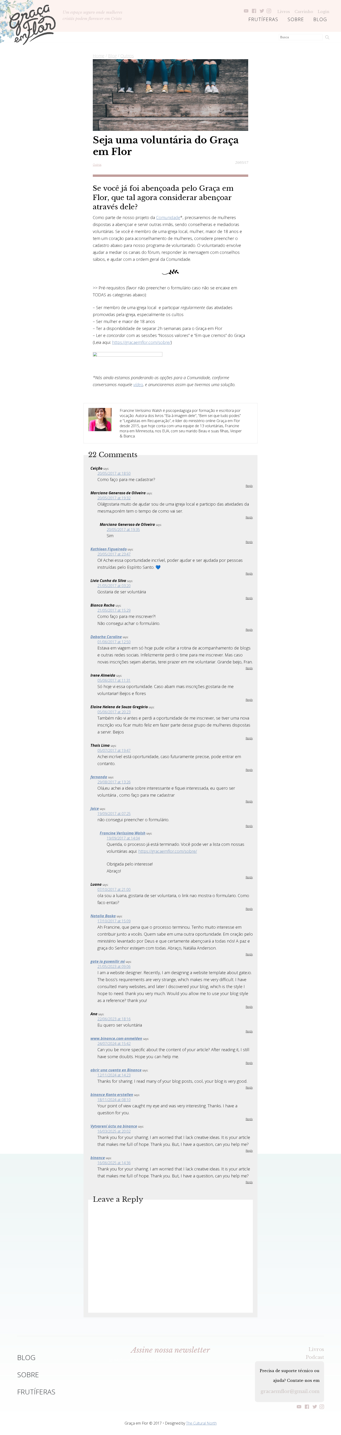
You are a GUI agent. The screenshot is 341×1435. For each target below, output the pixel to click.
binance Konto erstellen (111, 1094)
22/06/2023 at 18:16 (114, 1018)
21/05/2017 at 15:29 (114, 610)
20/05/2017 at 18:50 (114, 473)
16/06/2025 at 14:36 (114, 1162)
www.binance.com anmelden (116, 1038)
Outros (127, 55)
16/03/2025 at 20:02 (114, 1131)
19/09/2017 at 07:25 (114, 813)
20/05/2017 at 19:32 (114, 498)
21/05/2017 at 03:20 (114, 585)
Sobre (296, 19)
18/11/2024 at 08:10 (114, 1099)
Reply (249, 486)
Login (323, 11)
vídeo (138, 384)
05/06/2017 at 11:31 (114, 680)
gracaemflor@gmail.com (290, 1391)
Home (98, 55)
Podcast (315, 1357)
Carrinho (304, 11)
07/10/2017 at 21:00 (114, 889)
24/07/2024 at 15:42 (114, 1043)
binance (97, 1157)
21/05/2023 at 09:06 (114, 966)
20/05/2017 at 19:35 (123, 529)
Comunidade (168, 217)
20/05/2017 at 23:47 (114, 554)
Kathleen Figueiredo (108, 549)
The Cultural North (201, 1423)
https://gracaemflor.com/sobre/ (141, 342)
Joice (94, 808)
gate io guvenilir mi (107, 961)
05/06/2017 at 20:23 (114, 711)
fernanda (98, 776)
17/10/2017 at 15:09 (114, 921)
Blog (320, 19)
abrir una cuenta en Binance (116, 1070)
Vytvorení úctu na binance (113, 1126)
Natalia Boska (103, 915)
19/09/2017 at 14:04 (123, 838)
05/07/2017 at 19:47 (114, 750)
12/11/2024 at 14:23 (114, 1075)
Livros (283, 11)
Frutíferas (263, 19)
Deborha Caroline (106, 636)
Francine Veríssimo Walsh (122, 833)
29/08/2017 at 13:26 (114, 782)
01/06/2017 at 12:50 (114, 641)
